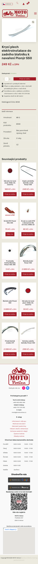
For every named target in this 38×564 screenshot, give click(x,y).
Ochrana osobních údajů (19, 431)
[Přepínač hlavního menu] (35, 13)
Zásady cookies (19, 436)
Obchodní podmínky (19, 426)
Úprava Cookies (19, 433)
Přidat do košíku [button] (10, 194)
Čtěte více (10, 234)
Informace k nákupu (19, 421)
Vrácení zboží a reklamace (19, 429)
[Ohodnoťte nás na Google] (19, 480)
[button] (33, 22)
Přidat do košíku (24, 79)
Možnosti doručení (19, 424)
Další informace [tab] (7, 111)
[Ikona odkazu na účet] (24, 4)
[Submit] (17, 3)
